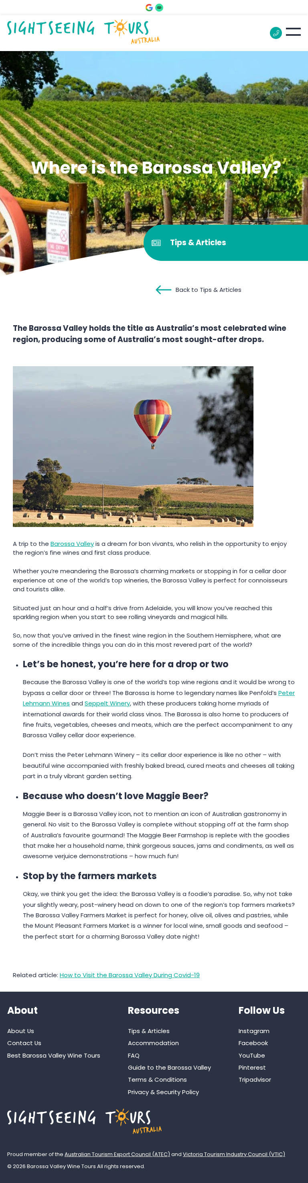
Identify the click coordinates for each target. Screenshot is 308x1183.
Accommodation (153, 1043)
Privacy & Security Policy (163, 1092)
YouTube (252, 1055)
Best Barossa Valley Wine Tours (53, 1055)
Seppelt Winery (107, 703)
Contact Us (24, 1043)
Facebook (253, 1043)
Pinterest (252, 1067)
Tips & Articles (149, 1031)
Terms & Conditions (157, 1079)
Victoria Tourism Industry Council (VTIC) (234, 1154)
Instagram (254, 1031)
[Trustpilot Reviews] (159, 8)
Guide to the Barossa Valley (169, 1067)
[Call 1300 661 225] (276, 33)
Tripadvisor (255, 1079)
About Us (20, 1031)
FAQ (134, 1055)
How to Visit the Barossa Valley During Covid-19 (130, 975)
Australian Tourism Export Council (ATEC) (117, 1154)
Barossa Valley (72, 543)
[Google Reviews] (149, 8)
